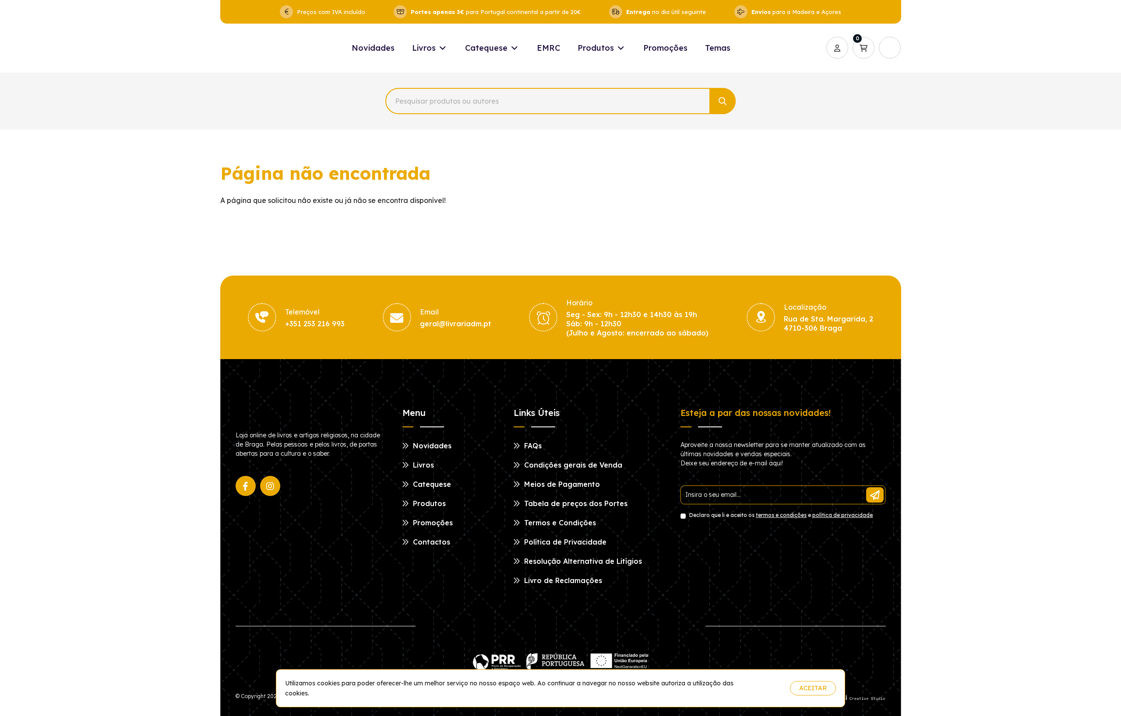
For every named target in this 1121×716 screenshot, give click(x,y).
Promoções (665, 48)
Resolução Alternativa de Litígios (582, 561)
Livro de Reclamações (562, 580)
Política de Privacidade (564, 542)
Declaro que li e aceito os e (780, 515)
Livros (425, 48)
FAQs (532, 445)
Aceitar (813, 688)
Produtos (597, 48)
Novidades (373, 48)
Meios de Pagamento (561, 484)
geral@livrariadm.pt (455, 323)
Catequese (487, 48)
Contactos (430, 542)
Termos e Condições (559, 522)
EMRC (548, 48)
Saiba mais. (766, 688)
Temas (717, 48)
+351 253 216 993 (315, 323)
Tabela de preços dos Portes (574, 503)
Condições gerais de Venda (572, 465)
